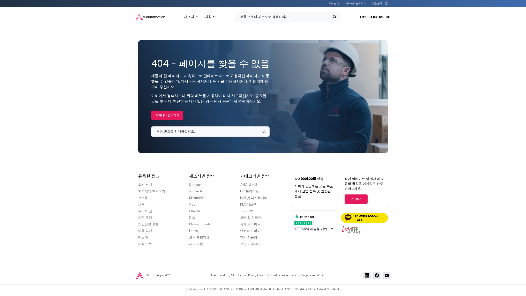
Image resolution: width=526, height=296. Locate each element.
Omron (194, 211)
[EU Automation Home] (150, 17)
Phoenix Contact (201, 224)
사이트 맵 (145, 211)
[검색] (336, 17)
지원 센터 (145, 218)
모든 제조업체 (199, 237)
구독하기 (356, 199)
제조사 (189, 16)
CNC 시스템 (249, 185)
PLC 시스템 (248, 204)
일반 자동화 (248, 237)
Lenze (193, 231)
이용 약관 (145, 231)
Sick (192, 218)
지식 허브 (145, 244)
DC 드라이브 (249, 191)
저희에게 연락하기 (355, 3)
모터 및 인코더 (250, 218)
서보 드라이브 (250, 224)
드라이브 (246, 211)
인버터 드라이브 (252, 231)
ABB (192, 204)
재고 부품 (196, 244)
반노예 (143, 237)
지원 (208, 16)
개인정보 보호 (148, 224)
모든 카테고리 (250, 244)
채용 (141, 204)
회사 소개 (333, 3)
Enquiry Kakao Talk (366, 218)
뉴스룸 (143, 198)
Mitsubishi (196, 198)
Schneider (196, 191)
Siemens (195, 185)
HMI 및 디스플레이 (253, 198)
